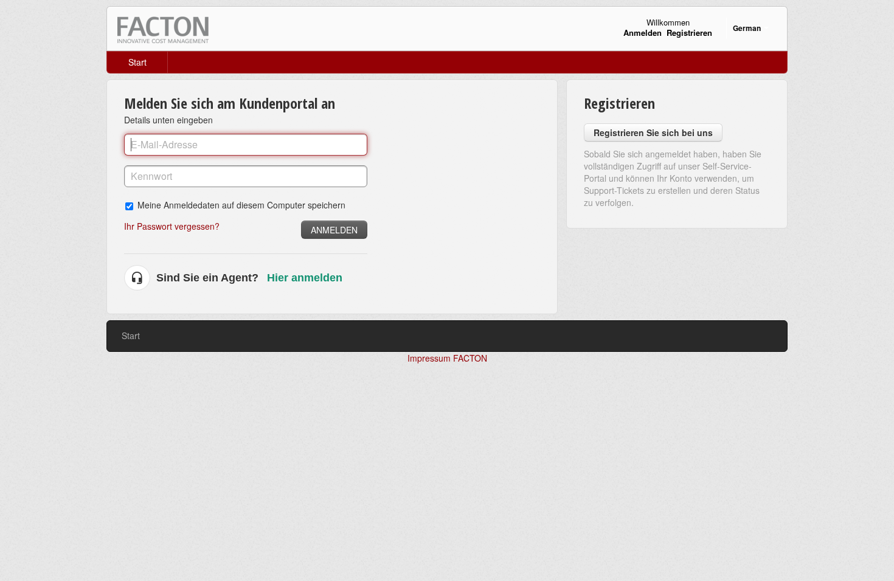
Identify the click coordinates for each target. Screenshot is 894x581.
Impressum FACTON (447, 358)
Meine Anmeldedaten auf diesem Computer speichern (241, 204)
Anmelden (334, 230)
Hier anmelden (304, 278)
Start (137, 62)
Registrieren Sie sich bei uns (653, 132)
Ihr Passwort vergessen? (172, 226)
